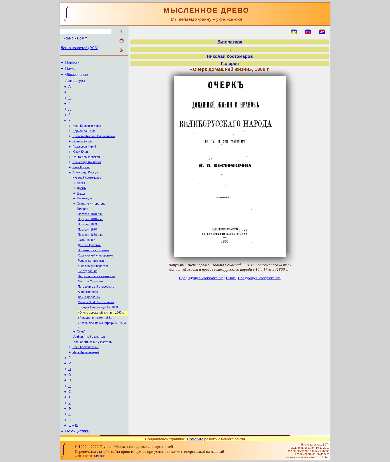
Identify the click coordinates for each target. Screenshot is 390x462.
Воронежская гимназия (93, 250)
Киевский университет (93, 266)
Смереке (99, 455)
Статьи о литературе (91, 203)
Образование (76, 74)
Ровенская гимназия (91, 260)
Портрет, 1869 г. (88, 224)
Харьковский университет (95, 255)
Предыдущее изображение (201, 278)
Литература (75, 81)
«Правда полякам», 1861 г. (96, 317)
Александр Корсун (85, 172)
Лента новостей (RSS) (79, 48)
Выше (231, 278)
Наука (70, 68)
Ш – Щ (73, 425)
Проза (81, 193)
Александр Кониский (86, 162)
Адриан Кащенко (83, 131)
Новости (72, 62)
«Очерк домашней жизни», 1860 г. (101, 312)
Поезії (81, 183)
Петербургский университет (97, 286)
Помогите (195, 439)
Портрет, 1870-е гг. (90, 234)
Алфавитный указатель (89, 336)
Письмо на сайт (74, 38)
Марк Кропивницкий (85, 352)
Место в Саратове (90, 281)
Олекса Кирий (82, 141)
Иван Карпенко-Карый (87, 125)
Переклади (84, 198)
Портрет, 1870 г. (88, 229)
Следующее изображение (259, 278)
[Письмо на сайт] (121, 41)
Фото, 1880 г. (86, 240)
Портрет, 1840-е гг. (90, 214)
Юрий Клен (80, 151)
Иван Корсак (81, 167)
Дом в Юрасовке (89, 245)
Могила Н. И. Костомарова (96, 302)
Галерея (82, 208)
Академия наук (88, 291)
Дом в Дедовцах (89, 297)
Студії (81, 331)
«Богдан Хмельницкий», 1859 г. (99, 307)
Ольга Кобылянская (86, 157)
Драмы (81, 188)
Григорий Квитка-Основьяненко (93, 136)
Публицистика (77, 431)
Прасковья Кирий (84, 146)
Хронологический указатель (92, 342)
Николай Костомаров (86, 177)
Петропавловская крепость (96, 276)
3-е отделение (87, 271)
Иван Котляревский (85, 347)
